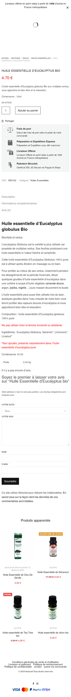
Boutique (15, 58)
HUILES (26, 58)
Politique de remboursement (48, 664)
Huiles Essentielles (41, 58)
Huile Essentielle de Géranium (53, 572)
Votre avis (8, 416)
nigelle (22, 287)
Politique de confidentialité (18, 666)
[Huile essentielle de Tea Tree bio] (18, 607)
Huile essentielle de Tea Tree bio (18, 634)
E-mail (6, 464)
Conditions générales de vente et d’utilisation (35, 662)
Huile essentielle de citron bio (53, 632)
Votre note (9, 405)
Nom (5, 452)
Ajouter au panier (28, 110)
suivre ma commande (55, 666)
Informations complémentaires (19, 203)
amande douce (55, 283)
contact (38, 666)
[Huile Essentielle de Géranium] (53, 547)
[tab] (35, 197)
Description (8, 197)
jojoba (13, 287)
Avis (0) (6, 210)
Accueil (5, 58)
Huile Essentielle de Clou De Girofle (18, 576)
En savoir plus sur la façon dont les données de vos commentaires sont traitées (34, 497)
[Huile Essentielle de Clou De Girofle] (18, 547)
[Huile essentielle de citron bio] (53, 607)
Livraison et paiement (19, 664)
